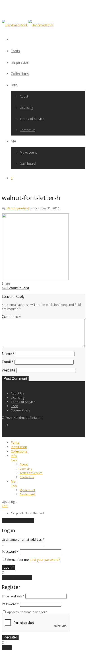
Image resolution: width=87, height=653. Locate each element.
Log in (8, 567)
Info (14, 85)
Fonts (15, 50)
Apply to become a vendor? (26, 612)
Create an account (17, 577)
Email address (13, 596)
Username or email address (23, 539)
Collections (20, 73)
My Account (28, 152)
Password (10, 551)
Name (8, 353)
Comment (11, 316)
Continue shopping (18, 520)
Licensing (26, 107)
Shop (14, 406)
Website (8, 370)
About (24, 96)
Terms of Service (32, 119)
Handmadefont (17, 208)
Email (8, 361)
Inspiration (20, 62)
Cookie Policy (20, 410)
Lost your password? (45, 559)
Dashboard (28, 163)
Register (10, 637)
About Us (17, 393)
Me (13, 141)
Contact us (27, 130)
